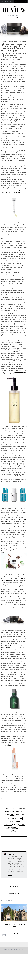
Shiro (21, 827)
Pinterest (14, 843)
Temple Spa (14, 830)
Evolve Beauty (20, 811)
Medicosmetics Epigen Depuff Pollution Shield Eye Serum (14, 814)
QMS (20, 818)
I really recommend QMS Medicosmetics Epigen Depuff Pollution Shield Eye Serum (14, 190)
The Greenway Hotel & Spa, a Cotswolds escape (14, 925)
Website (10, 875)
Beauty (17, 15)
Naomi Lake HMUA (12, 818)
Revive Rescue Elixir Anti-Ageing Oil (14, 824)
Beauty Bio (22, 808)
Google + (14, 845)
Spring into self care (14, 892)
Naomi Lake (11, 15)
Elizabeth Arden (9, 811)
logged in (14, 933)
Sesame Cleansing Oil (9, 351)
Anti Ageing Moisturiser (10, 808)
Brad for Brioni (14, 885)
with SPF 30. (7, 746)
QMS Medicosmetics (14, 821)
